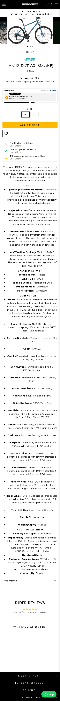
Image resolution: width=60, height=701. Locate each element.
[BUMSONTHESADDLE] (30, 4)
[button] (30, 580)
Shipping (26, 81)
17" (25, 114)
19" (34, 114)
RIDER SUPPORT (29, 676)
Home (29, 52)
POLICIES (29, 690)
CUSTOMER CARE (29, 697)
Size (30, 109)
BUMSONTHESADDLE (29, 683)
